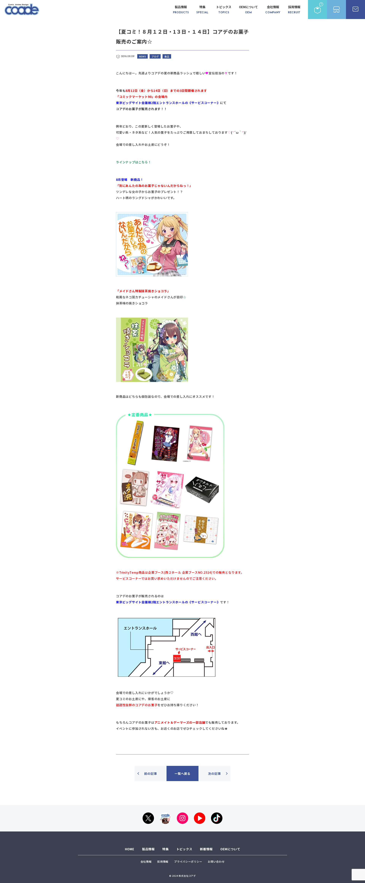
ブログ (155, 56)
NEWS (142, 56)
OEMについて (248, 9)
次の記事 (214, 773)
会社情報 (272, 9)
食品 (166, 56)
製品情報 (181, 9)
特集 (202, 9)
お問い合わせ (216, 861)
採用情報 (294, 9)
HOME (129, 849)
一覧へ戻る (182, 773)
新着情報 (206, 849)
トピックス (223, 9)
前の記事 (150, 773)
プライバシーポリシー (188, 861)
